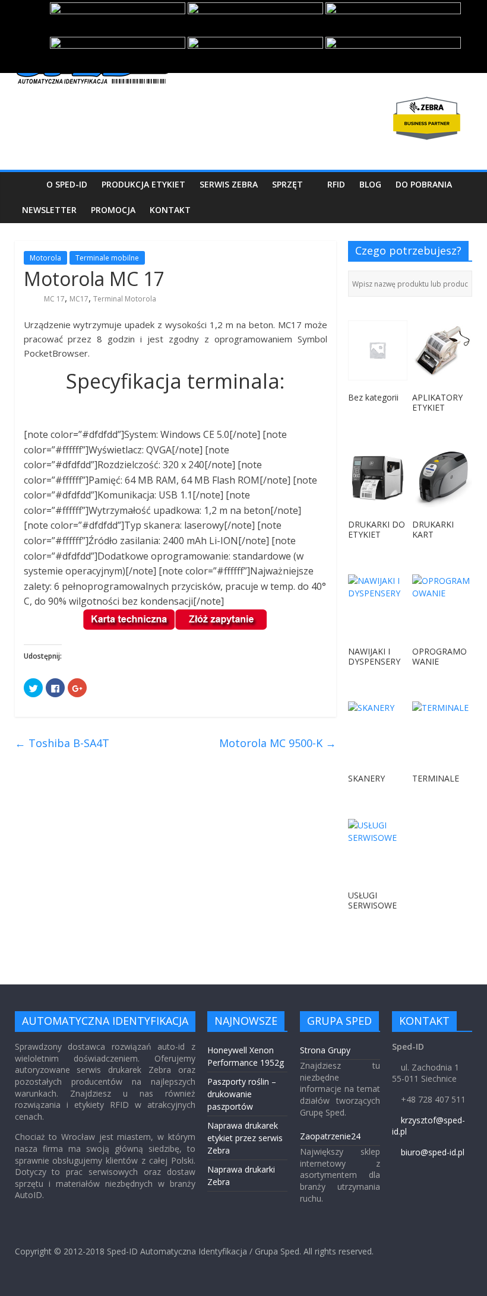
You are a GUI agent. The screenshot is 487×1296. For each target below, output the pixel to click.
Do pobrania (424, 184)
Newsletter (49, 209)
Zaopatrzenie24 (330, 1136)
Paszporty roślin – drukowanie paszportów (241, 1094)
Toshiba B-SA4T (62, 743)
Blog (370, 184)
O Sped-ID (66, 184)
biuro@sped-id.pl (432, 1152)
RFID (336, 184)
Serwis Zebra (229, 184)
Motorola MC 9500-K (277, 743)
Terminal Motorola (124, 299)
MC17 (78, 299)
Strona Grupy (325, 1050)
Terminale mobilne (107, 258)
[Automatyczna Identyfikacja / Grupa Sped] (27, 184)
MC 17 (54, 299)
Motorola (45, 258)
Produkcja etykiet (143, 184)
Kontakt (170, 209)
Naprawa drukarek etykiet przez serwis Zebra (245, 1138)
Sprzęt (287, 184)
